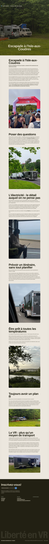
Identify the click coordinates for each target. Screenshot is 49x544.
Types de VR (19, 498)
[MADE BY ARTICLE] (46, 540)
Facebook (3, 499)
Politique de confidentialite (6, 540)
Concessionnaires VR (21, 499)
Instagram (3, 498)
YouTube (2, 500)
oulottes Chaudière (31, 138)
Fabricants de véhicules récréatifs (23, 500)
